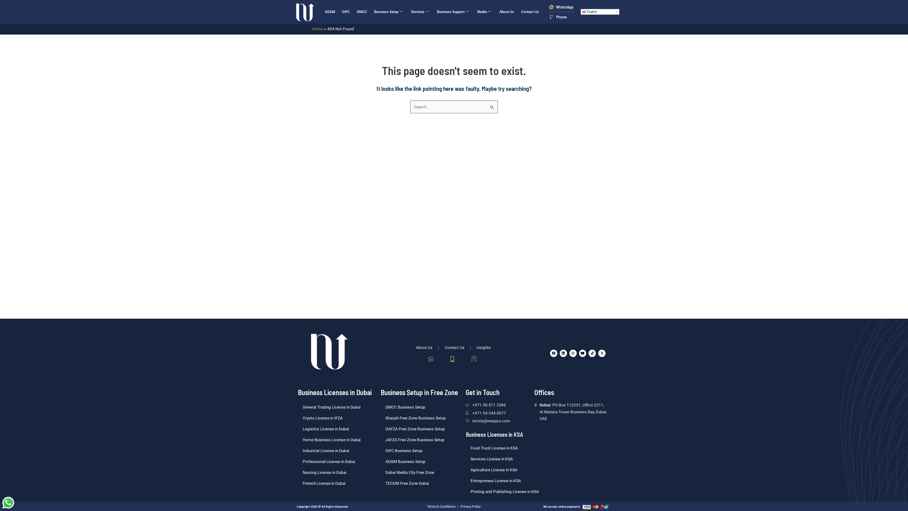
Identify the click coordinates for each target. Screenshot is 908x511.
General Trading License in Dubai (332, 407)
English (591, 11)
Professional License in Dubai (329, 461)
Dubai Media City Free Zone (409, 472)
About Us (506, 12)
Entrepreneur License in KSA (496, 480)
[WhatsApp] (551, 6)
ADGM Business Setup (405, 461)
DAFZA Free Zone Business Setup (415, 429)
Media (482, 12)
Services (417, 12)
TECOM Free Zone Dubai (407, 483)
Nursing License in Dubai (324, 472)
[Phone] (551, 17)
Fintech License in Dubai (324, 483)
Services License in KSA (492, 459)
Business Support (451, 12)
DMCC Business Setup (405, 407)
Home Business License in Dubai (332, 439)
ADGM (330, 12)
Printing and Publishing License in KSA (505, 491)
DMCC (362, 12)
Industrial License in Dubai (326, 450)
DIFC (346, 12)
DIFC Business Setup (404, 450)
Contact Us (530, 12)
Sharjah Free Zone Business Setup (415, 418)
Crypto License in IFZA (323, 418)
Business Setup (386, 12)
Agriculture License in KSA (494, 469)
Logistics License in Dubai (326, 429)
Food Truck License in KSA (494, 448)
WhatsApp (564, 6)
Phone (561, 16)
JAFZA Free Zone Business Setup (415, 439)
